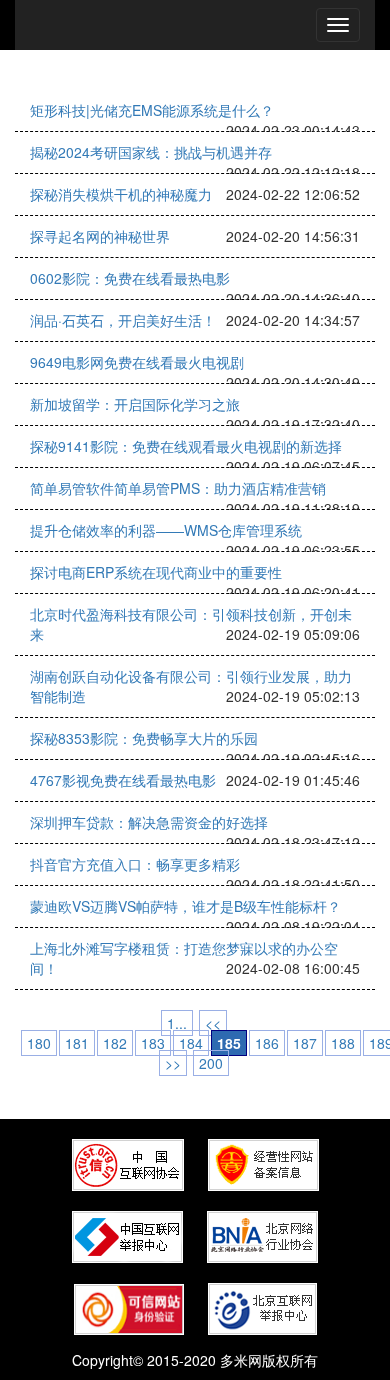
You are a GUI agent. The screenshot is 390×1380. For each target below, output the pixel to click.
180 (39, 1043)
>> (173, 1063)
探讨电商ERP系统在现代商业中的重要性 (156, 572)
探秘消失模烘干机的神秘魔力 (121, 194)
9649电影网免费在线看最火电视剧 (137, 362)
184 (191, 1043)
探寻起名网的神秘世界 (100, 236)
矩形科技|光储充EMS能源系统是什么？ (152, 110)
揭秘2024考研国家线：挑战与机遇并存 (151, 152)
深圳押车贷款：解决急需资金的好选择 (149, 822)
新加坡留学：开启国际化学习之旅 (135, 404)
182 (115, 1043)
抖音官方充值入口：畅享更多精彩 (135, 864)
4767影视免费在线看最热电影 (123, 780)
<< (213, 1023)
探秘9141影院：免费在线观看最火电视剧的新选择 (186, 446)
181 (77, 1043)
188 (343, 1043)
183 (153, 1043)
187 (305, 1043)
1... (177, 1023)
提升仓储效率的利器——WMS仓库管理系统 (166, 530)
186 (267, 1043)
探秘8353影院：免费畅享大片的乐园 (144, 738)
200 (211, 1063)
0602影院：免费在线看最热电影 (130, 278)
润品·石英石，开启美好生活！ (123, 320)
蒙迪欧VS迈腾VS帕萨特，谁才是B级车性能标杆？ (185, 906)
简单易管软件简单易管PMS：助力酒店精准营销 (178, 488)
